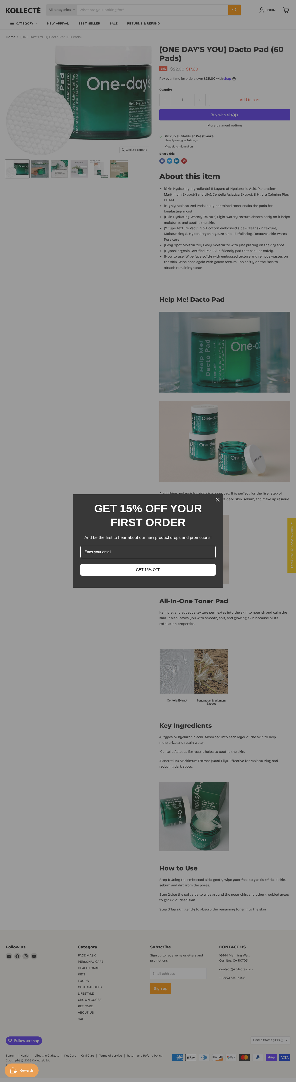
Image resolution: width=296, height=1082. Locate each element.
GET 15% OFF (148, 570)
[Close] (217, 499)
